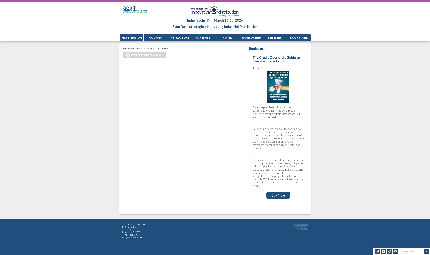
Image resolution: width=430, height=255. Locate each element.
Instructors (179, 37)
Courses (155, 37)
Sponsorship (251, 37)
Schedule (203, 37)
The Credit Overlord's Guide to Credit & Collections (276, 59)
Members (275, 37)
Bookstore (299, 37)
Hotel (227, 37)
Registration (131, 37)
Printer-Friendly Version (146, 54)
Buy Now (278, 195)
